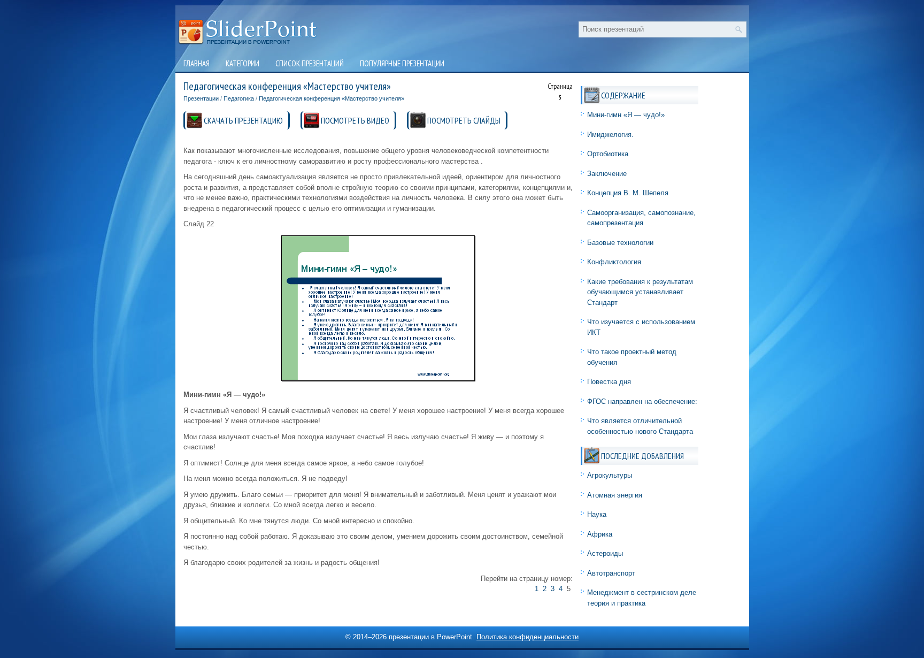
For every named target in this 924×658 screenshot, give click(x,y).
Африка (599, 534)
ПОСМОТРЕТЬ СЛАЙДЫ (463, 120)
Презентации (201, 98)
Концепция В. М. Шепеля (627, 193)
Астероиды (605, 553)
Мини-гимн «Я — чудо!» (626, 115)
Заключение (607, 174)
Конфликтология (614, 262)
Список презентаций (309, 63)
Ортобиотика (607, 154)
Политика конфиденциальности (527, 637)
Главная (196, 63)
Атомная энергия (614, 495)
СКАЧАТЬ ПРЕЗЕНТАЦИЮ (243, 120)
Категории (242, 63)
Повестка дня (609, 382)
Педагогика (239, 98)
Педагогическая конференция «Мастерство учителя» (331, 98)
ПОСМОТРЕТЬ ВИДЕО (355, 120)
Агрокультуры (609, 475)
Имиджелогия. (610, 135)
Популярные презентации (402, 63)
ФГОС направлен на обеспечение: (642, 401)
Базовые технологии (620, 243)
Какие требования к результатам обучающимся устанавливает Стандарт (640, 292)
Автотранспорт (611, 573)
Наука (596, 514)
